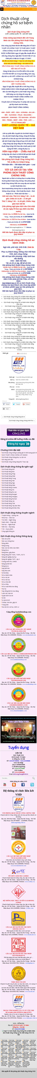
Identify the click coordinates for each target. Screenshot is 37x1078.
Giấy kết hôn (6, 568)
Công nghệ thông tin (8, 531)
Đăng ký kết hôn (7, 564)
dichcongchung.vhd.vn (22, 399)
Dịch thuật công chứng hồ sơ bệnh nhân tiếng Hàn (19, 312)
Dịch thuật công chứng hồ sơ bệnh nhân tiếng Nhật (19, 326)
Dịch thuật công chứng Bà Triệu (4, 1042)
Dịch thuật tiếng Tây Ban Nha (11, 506)
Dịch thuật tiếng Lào (8, 501)
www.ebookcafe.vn (30, 934)
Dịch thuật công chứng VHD (11, 1046)
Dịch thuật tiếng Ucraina (9, 487)
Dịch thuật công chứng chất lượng (11, 1049)
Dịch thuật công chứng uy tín (26, 1049)
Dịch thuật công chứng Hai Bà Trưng (11, 1042)
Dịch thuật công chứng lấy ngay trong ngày (18, 1046)
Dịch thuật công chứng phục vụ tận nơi (14, 457)
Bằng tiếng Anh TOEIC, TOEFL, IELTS (13, 555)
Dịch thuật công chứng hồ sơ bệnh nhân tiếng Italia (19, 318)
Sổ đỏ (3, 598)
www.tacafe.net (30, 991)
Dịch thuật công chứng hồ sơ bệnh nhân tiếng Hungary (19, 314)
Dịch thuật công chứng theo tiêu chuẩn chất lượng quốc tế (18, 1064)
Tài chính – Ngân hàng (9, 520)
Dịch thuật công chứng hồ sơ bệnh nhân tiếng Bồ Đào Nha (19, 303)
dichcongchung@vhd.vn (20, 774)
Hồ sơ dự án (5, 577)
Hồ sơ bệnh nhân (7, 575)
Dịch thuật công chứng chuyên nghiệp (33, 1053)
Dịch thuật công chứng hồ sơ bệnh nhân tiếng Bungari (19, 307)
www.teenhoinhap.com (29, 684)
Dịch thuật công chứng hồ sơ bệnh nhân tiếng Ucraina (19, 349)
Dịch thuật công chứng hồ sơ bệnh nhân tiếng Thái (19, 342)
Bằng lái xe (5, 550)
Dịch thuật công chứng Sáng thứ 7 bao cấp (15, 462)
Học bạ (4, 589)
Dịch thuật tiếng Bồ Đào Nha (11, 508)
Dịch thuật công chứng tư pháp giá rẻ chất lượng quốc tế (19, 453)
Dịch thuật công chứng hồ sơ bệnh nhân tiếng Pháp (19, 330)
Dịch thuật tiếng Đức (8, 471)
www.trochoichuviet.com (18, 865)
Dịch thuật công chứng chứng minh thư (22, 420)
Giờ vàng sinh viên (7, 459)
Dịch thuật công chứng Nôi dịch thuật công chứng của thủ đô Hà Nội (26, 1064)
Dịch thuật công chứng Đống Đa (18, 1042)
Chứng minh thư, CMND (9, 561)
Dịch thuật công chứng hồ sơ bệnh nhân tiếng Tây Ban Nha (19, 339)
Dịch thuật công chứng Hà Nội (4, 1046)
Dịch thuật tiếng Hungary (9, 496)
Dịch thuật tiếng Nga (8, 483)
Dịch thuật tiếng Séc (8, 490)
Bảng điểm (5, 543)
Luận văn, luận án (7, 593)
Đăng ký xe (5, 566)
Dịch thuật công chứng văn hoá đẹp (18, 1057)
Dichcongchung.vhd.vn (18, 230)
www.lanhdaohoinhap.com (18, 659)
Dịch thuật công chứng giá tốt (4, 1053)
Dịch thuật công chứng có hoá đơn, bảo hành (4, 1058)
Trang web (5, 605)
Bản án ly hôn (6, 539)
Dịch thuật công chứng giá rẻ (33, 1049)
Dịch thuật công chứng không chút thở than (11, 1058)
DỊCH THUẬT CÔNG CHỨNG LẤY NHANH (14, 455)
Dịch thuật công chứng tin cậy (18, 1053)
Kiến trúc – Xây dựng (8, 527)
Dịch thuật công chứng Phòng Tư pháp (26, 1053)
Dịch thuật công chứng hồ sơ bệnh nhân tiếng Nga (19, 323)
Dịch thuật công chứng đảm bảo (18, 1049)
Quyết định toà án (7, 595)
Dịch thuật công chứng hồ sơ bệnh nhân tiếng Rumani (19, 333)
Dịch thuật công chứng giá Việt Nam (11, 1053)
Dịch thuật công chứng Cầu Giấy (33, 1042)
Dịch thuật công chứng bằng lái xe (13, 417)
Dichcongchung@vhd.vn (16, 227)
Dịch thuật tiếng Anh (8, 469)
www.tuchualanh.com (29, 635)
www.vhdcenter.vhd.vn (30, 1018)
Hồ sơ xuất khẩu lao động (10, 586)
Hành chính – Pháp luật (9, 522)
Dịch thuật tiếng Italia (8, 485)
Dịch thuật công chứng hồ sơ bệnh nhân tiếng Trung (19, 345)
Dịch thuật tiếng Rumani (9, 499)
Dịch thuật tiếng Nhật (8, 476)
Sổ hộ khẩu (5, 573)
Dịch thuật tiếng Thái (8, 503)
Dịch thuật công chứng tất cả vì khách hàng (26, 1058)
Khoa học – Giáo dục (8, 518)
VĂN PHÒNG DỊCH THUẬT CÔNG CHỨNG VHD (18, 813)
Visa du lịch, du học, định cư (10, 607)
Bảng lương (5, 545)
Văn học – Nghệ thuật (8, 524)
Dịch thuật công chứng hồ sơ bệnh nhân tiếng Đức (19, 310)
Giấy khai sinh (6, 570)
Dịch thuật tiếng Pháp (8, 474)
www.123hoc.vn (30, 881)
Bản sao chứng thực (8, 541)
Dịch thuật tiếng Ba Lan (9, 492)
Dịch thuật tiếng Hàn (8, 481)
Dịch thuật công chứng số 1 (33, 1046)
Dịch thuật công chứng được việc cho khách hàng (33, 1058)
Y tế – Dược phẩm (7, 529)
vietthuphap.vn (29, 963)
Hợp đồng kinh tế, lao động (10, 591)
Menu (34, 9)
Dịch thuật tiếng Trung (9, 478)
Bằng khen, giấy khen (8, 552)
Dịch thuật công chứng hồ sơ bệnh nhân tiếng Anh (19, 297)
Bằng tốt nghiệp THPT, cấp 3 (11, 559)
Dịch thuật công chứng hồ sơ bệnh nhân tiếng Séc (19, 336)
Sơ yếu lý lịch (6, 600)
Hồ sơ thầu (5, 584)
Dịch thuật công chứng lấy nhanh (26, 1046)
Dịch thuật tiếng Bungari (9, 494)
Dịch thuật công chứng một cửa (4, 1049)
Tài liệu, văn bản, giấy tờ (9, 602)
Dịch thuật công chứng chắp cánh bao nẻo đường (4, 1063)
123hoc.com (29, 908)
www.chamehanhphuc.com (18, 710)
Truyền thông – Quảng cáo (10, 515)
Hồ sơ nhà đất (6, 582)
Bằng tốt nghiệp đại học (9, 557)
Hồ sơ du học (6, 580)
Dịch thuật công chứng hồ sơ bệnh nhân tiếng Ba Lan (19, 299)
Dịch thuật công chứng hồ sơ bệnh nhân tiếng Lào (19, 321)
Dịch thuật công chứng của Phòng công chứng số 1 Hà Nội (11, 1064)
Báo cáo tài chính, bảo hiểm (10, 548)
